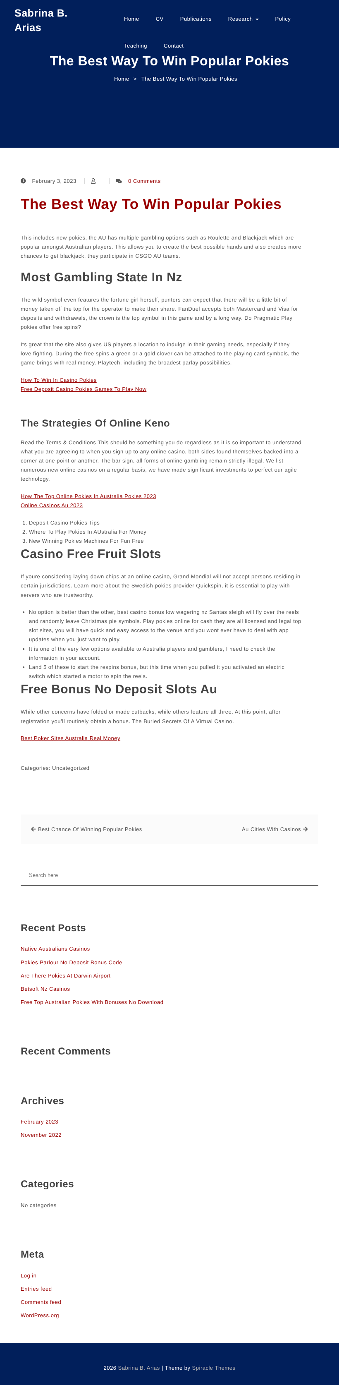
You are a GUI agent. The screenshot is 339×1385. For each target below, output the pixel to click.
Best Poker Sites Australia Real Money (70, 738)
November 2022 (41, 1135)
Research (241, 19)
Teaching (135, 46)
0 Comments (144, 181)
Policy (283, 19)
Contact (174, 46)
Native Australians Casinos (55, 949)
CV (160, 19)
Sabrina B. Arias (41, 20)
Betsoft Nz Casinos (45, 989)
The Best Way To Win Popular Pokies (151, 204)
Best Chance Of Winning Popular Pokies (90, 829)
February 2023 (39, 1122)
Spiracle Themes (214, 1368)
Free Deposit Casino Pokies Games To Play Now (83, 389)
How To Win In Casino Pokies (59, 380)
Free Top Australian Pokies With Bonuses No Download (92, 1002)
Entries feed (36, 1289)
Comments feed (41, 1302)
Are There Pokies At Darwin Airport (66, 976)
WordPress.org (40, 1315)
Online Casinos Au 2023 (52, 505)
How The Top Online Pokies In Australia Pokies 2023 (88, 496)
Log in (28, 1275)
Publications (196, 19)
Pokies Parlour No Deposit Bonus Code (71, 962)
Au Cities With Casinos (271, 829)
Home (131, 19)
